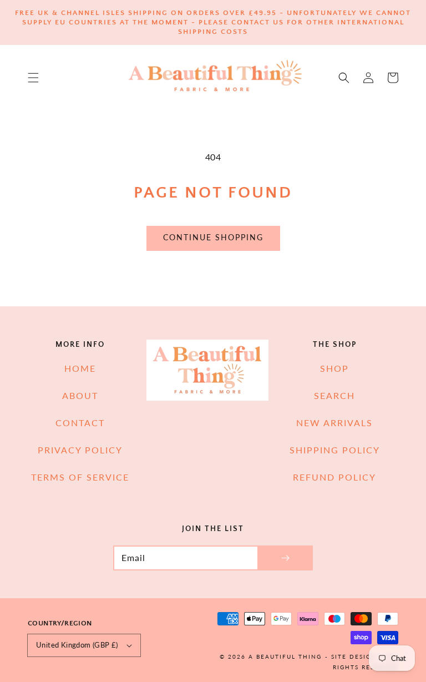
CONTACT (80, 422)
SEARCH (334, 395)
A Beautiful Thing (285, 656)
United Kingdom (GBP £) (77, 644)
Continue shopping (213, 237)
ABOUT (80, 395)
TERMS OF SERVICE (80, 477)
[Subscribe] (285, 557)
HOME (80, 368)
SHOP (334, 368)
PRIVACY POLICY (80, 449)
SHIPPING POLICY (335, 449)
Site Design (354, 656)
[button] (33, 77)
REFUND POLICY (334, 477)
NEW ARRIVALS (334, 422)
